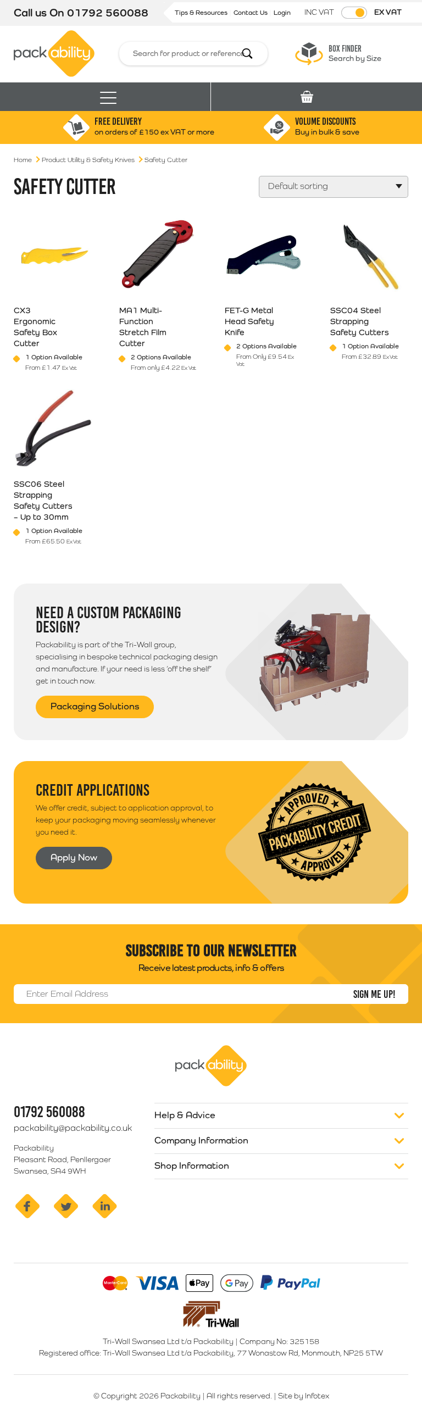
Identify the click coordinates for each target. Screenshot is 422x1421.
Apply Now (74, 857)
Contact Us (251, 12)
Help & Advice (184, 1114)
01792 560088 (107, 12)
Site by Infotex (303, 1395)
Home (23, 160)
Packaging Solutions (95, 706)
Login (282, 12)
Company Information (201, 1140)
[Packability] (54, 52)
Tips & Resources (202, 12)
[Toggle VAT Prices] (354, 13)
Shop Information (191, 1165)
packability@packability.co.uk (73, 1128)
